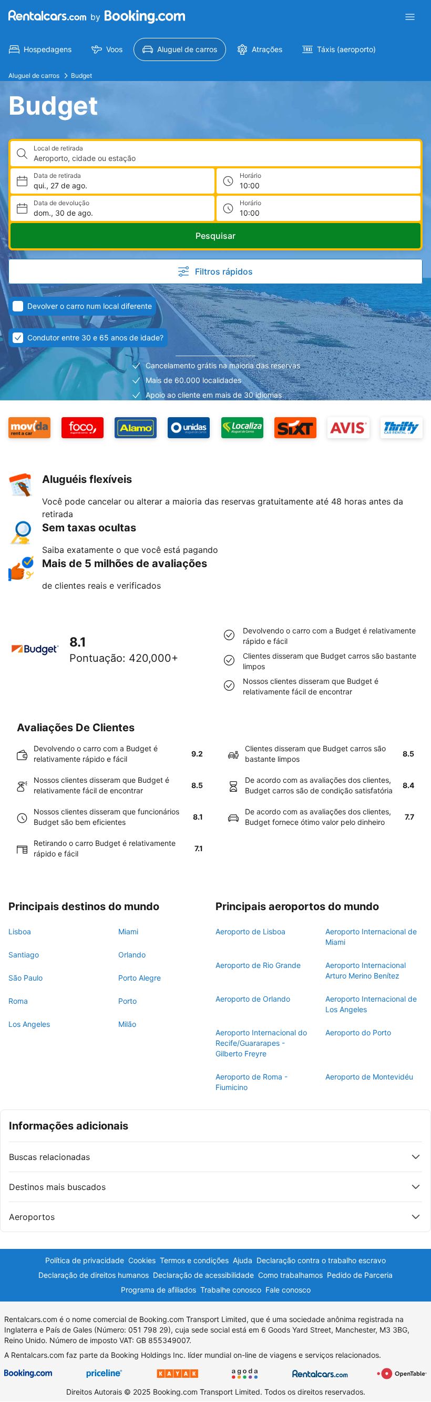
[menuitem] (40, 49)
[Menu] (410, 16)
